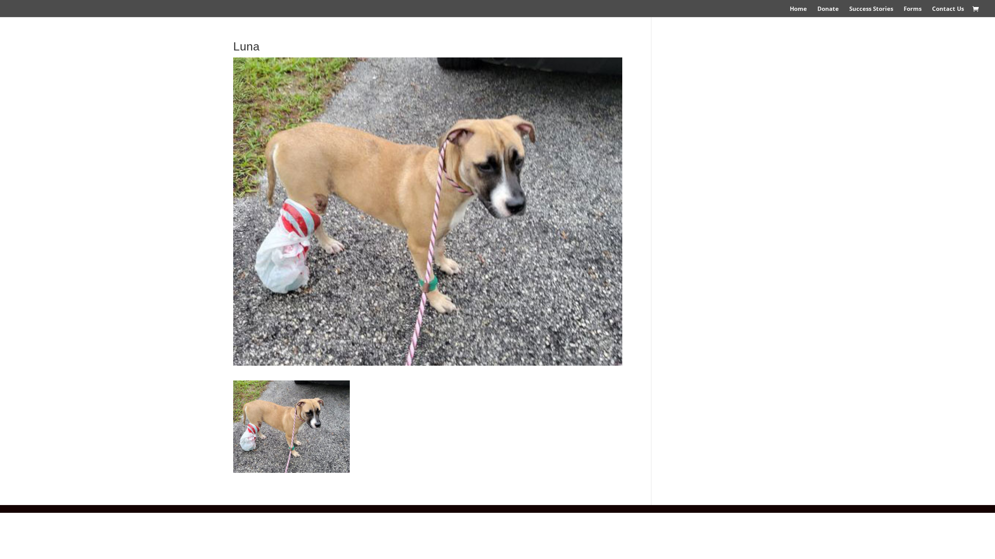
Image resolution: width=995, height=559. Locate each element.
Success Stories (871, 9)
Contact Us (948, 9)
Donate (828, 9)
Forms (913, 9)
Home (798, 9)
